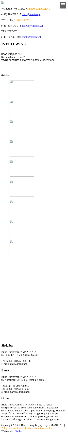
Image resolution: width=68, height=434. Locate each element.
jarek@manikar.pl (31, 37)
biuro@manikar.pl (31, 14)
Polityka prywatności (12, 428)
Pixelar (18, 431)
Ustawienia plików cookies (39, 428)
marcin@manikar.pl (32, 25)
